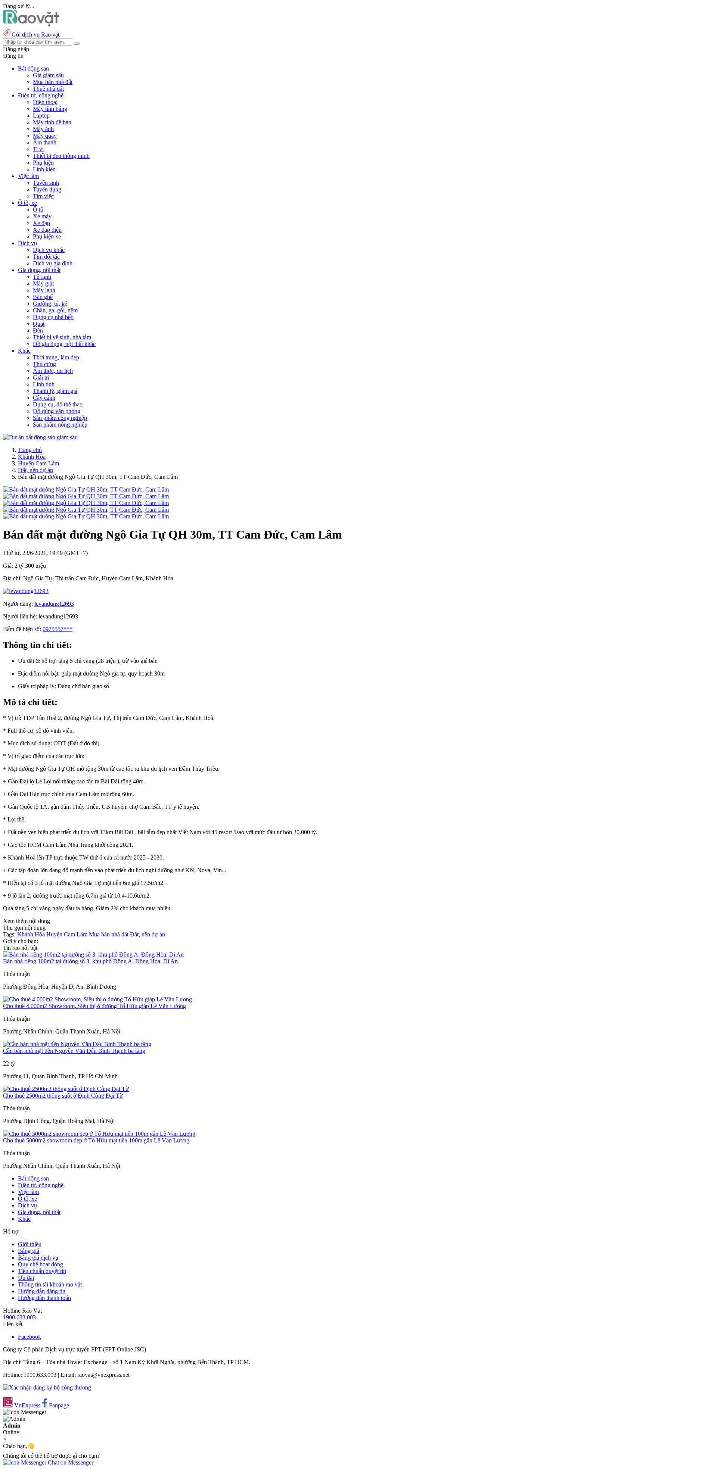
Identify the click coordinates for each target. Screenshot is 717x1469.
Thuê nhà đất (48, 88)
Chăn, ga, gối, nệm (55, 310)
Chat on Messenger (69, 1462)
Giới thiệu (29, 1244)
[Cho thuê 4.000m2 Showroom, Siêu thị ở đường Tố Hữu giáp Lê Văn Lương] (97, 999)
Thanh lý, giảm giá (55, 391)
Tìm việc (43, 196)
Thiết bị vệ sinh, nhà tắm (62, 337)
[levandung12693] (26, 591)
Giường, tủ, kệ (50, 303)
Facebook (29, 1337)
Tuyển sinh (46, 183)
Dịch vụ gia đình (52, 263)
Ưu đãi (26, 1278)
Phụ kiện (43, 162)
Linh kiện (44, 169)
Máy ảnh (43, 129)
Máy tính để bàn (52, 122)
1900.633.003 (19, 1317)
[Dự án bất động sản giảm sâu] (40, 437)
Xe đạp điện (47, 230)
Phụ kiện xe (47, 236)
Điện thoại (45, 102)
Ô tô (38, 209)
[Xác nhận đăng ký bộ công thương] (47, 1387)
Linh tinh (44, 384)
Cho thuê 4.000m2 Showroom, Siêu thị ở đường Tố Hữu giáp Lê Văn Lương (94, 1006)
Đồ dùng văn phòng (56, 411)
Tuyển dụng (47, 189)
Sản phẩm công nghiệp (60, 418)
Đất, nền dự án (35, 470)
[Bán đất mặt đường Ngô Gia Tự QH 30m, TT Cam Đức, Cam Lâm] (86, 489)
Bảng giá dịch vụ (38, 1257)
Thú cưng (44, 364)
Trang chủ (30, 450)
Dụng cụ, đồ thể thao (58, 404)
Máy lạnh (44, 290)
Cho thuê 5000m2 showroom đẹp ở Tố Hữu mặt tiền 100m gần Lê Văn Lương (96, 1140)
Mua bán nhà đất (52, 82)
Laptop (41, 115)
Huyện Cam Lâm (38, 463)
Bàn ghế (43, 297)
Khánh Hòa (32, 456)
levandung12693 (54, 604)
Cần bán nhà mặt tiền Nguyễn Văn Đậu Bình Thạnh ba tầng (74, 1051)
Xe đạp (41, 223)
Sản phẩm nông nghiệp (60, 424)
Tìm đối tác (46, 256)
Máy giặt (43, 283)
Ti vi (38, 149)
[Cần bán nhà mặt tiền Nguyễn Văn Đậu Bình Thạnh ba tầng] (77, 1044)
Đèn (38, 330)
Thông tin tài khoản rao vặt (50, 1284)
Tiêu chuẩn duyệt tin (42, 1271)
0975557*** (57, 629)
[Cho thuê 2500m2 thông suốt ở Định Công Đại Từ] (66, 1089)
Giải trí (41, 377)
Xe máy (42, 216)
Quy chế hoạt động (40, 1264)
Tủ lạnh (42, 277)
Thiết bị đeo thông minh (61, 156)
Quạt (38, 324)
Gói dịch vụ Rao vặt (35, 34)
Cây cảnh (44, 397)
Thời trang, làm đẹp (56, 357)
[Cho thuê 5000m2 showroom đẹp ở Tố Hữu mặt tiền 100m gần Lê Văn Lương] (99, 1133)
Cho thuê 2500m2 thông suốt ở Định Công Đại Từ (63, 1095)
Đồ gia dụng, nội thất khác (64, 344)
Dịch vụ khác (49, 250)
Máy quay (45, 135)
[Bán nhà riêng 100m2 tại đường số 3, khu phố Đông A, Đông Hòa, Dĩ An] (93, 954)
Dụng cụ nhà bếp (53, 317)
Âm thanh (44, 142)
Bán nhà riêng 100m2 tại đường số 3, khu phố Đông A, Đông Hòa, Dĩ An (90, 961)
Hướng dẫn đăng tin (41, 1291)
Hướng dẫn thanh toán (44, 1298)
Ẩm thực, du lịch (53, 371)
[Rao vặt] (31, 24)
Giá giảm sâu (48, 75)
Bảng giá (28, 1251)
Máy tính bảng (50, 109)
